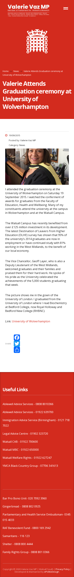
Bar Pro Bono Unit (15, 498)
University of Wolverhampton (31, 321)
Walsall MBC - (12, 450)
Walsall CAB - (11, 442)
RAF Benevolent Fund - (17, 528)
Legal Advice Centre (15, 433)
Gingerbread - (12, 506)
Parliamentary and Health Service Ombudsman (33, 514)
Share (8, 343)
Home (6, 71)
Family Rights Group (16, 552)
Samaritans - (11, 536)
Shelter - (8, 544)
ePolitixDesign (51, 571)
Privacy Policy (63, 569)
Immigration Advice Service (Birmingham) (29, 420)
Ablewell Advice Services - (19, 404)
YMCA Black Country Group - (21, 466)
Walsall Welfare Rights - (18, 458)
